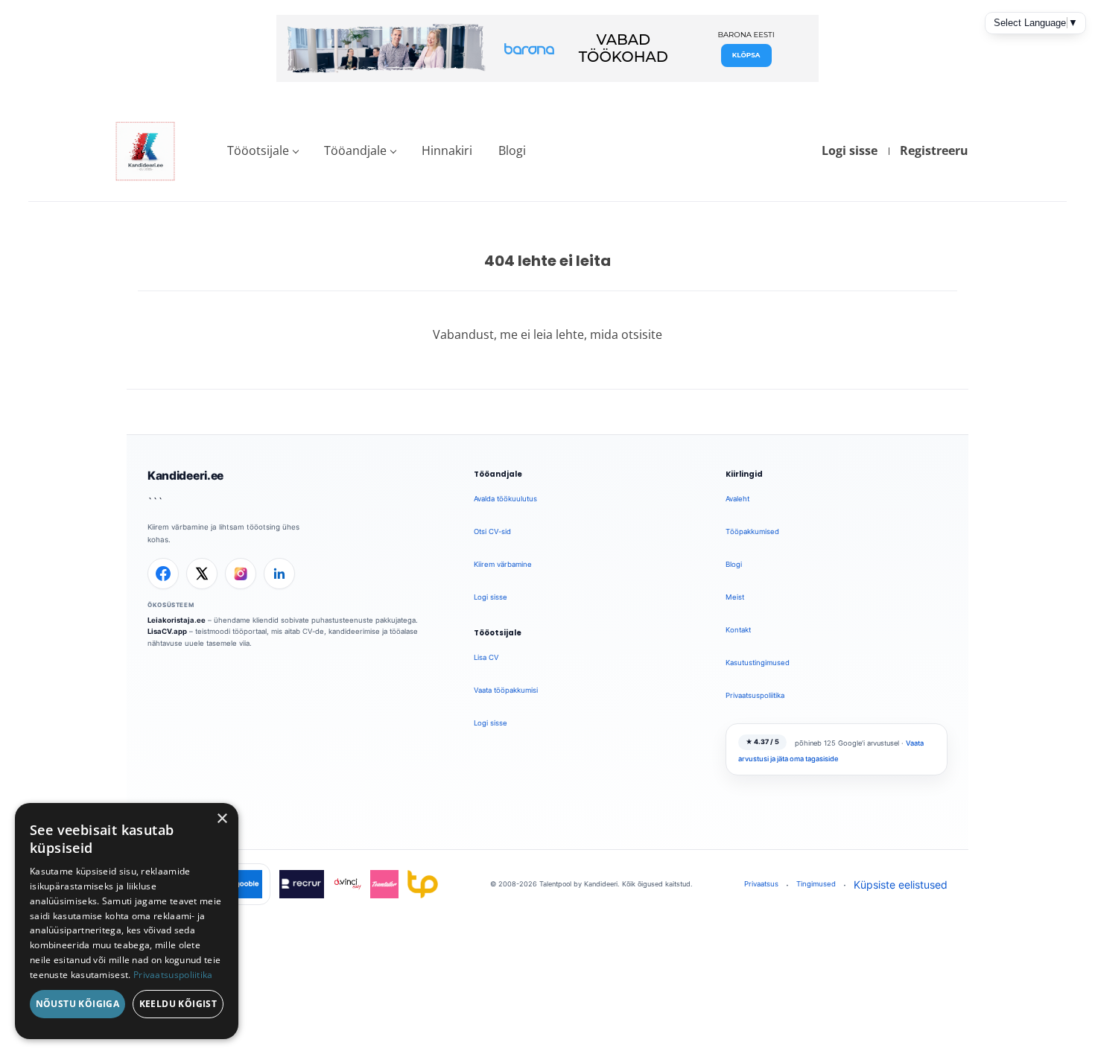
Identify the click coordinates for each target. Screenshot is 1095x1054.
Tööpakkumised (752, 531)
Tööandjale (355, 150)
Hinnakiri (447, 150)
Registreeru (934, 150)
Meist (735, 597)
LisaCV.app (167, 631)
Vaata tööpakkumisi (506, 690)
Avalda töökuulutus (505, 499)
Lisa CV (486, 657)
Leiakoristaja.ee (176, 620)
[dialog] (126, 921)
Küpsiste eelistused (901, 884)
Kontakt (738, 630)
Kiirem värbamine (503, 564)
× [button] (221, 819)
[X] (202, 573)
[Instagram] (240, 573)
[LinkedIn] (279, 573)
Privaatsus (761, 884)
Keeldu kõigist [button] (178, 1003)
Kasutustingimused (758, 662)
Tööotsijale (258, 150)
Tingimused (816, 884)
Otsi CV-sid (492, 531)
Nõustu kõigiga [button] (78, 1003)
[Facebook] (163, 573)
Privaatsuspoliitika (755, 695)
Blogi (512, 150)
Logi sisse (849, 150)
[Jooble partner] (248, 884)
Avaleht (737, 499)
